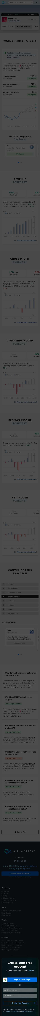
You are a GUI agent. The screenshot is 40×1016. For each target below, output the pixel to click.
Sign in (31, 970)
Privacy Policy (27, 1012)
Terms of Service (12, 1012)
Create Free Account (20, 1003)
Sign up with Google (22, 980)
